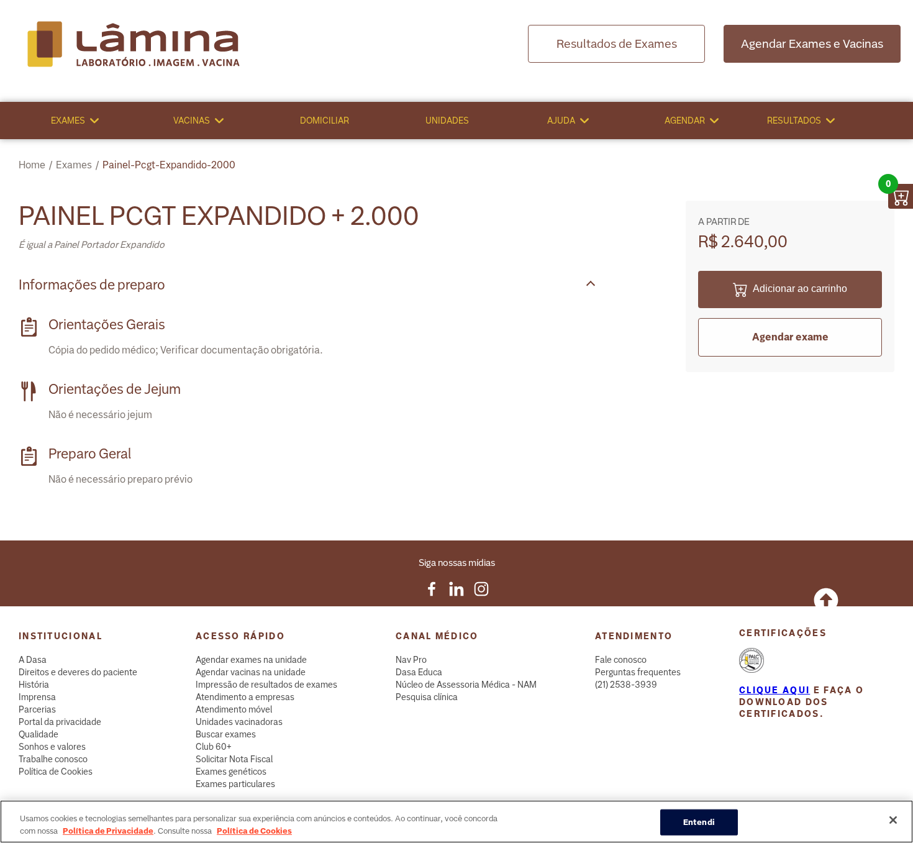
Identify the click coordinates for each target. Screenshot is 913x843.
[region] (456, 821)
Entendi (699, 822)
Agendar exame (790, 337)
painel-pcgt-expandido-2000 (168, 165)
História (34, 685)
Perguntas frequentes (638, 672)
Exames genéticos (231, 772)
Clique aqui (774, 690)
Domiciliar (324, 120)
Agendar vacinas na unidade (251, 672)
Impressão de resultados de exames (266, 685)
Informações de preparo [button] (92, 285)
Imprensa (37, 697)
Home (32, 165)
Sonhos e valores (52, 747)
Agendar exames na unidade (251, 660)
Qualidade (38, 734)
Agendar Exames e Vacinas (812, 44)
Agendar (685, 120)
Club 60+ (214, 747)
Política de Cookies (56, 772)
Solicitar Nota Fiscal (234, 759)
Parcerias (37, 709)
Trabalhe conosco (53, 759)
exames (74, 165)
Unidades (447, 120)
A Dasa (33, 660)
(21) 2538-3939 (626, 685)
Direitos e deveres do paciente (78, 672)
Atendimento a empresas (245, 697)
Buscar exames (226, 734)
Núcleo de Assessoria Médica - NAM (466, 685)
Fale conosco (621, 660)
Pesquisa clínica (427, 697)
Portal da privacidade (60, 722)
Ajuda (561, 120)
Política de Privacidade (108, 830)
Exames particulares (235, 784)
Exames (68, 120)
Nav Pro (411, 660)
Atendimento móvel (234, 709)
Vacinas (191, 120)
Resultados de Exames (616, 44)
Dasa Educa (419, 672)
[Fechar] (893, 820)
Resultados (794, 120)
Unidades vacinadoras (239, 722)
